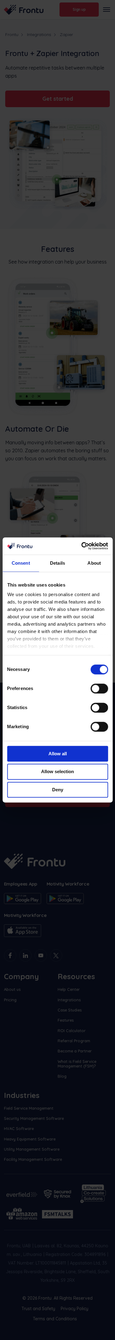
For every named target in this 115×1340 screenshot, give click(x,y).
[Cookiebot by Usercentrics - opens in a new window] (82, 546)
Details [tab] (57, 563)
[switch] (99, 688)
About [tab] (94, 563)
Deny (57, 789)
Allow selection (57, 771)
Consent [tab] (21, 563)
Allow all (57, 753)
